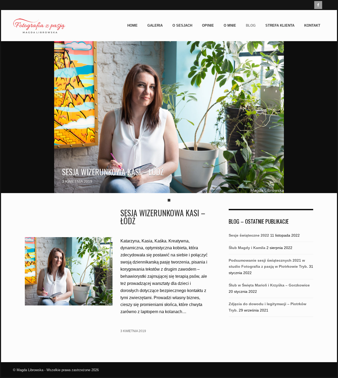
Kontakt (312, 25)
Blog (251, 25)
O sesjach (182, 25)
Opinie (208, 25)
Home (132, 25)
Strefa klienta (279, 25)
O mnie (230, 25)
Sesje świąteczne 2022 (249, 235)
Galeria (155, 25)
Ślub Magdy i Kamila (247, 248)
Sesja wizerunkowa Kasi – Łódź (113, 172)
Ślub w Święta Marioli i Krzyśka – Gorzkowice (269, 285)
